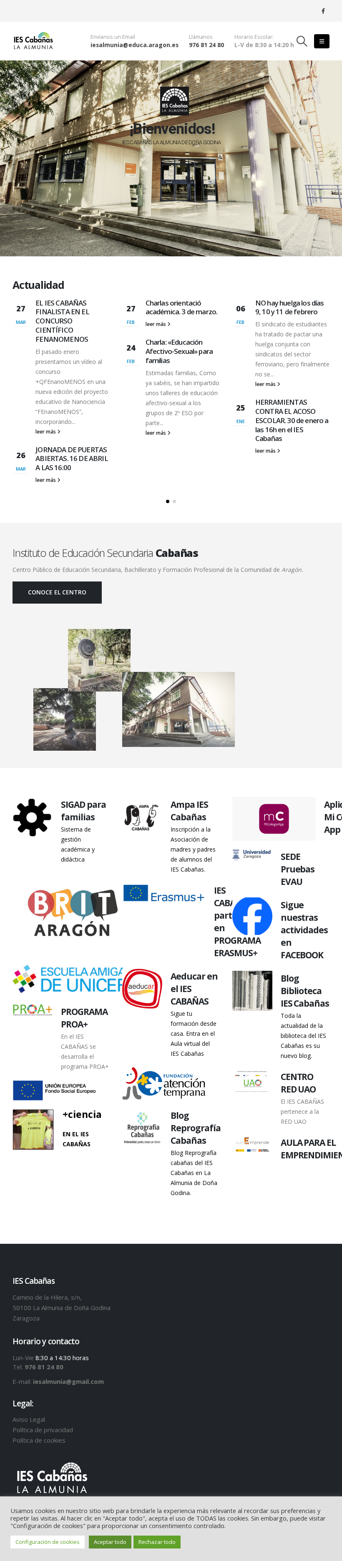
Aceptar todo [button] (110, 1542)
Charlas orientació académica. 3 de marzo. (182, 307)
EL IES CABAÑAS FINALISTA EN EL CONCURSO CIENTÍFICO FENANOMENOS (62, 321)
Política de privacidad (43, 1430)
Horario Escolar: (254, 36)
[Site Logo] (33, 41)
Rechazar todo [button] (157, 1542)
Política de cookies (39, 1440)
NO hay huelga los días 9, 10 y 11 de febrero (289, 307)
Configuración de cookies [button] (47, 1542)
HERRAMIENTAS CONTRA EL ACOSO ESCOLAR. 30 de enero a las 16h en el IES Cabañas (292, 420)
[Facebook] (323, 11)
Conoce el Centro (57, 592)
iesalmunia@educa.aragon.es (135, 45)
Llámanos (201, 36)
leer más (46, 431)
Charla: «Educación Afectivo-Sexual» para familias (179, 351)
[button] (302, 41)
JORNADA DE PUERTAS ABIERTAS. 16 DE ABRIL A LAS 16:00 (71, 459)
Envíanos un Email (113, 36)
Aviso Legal (29, 1419)
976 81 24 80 (206, 45)
